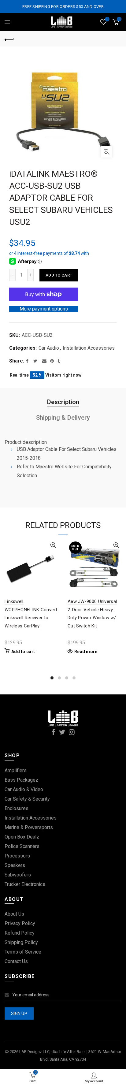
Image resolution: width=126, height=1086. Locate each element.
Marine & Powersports (29, 827)
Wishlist (107, 19)
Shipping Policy (21, 942)
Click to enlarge (106, 152)
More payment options (44, 309)
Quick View (53, 545)
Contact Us (16, 961)
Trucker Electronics (25, 884)
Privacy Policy (20, 923)
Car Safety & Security (27, 799)
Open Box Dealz (22, 837)
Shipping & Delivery (63, 417)
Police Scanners (22, 846)
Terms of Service (23, 952)
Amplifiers (16, 770)
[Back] (9, 39)
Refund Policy (20, 933)
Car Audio (49, 348)
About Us (14, 914)
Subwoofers (18, 875)
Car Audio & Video (24, 789)
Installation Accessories (89, 348)
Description (63, 402)
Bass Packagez (21, 780)
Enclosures (16, 808)
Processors (17, 856)
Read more (86, 651)
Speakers (15, 865)
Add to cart (59, 275)
